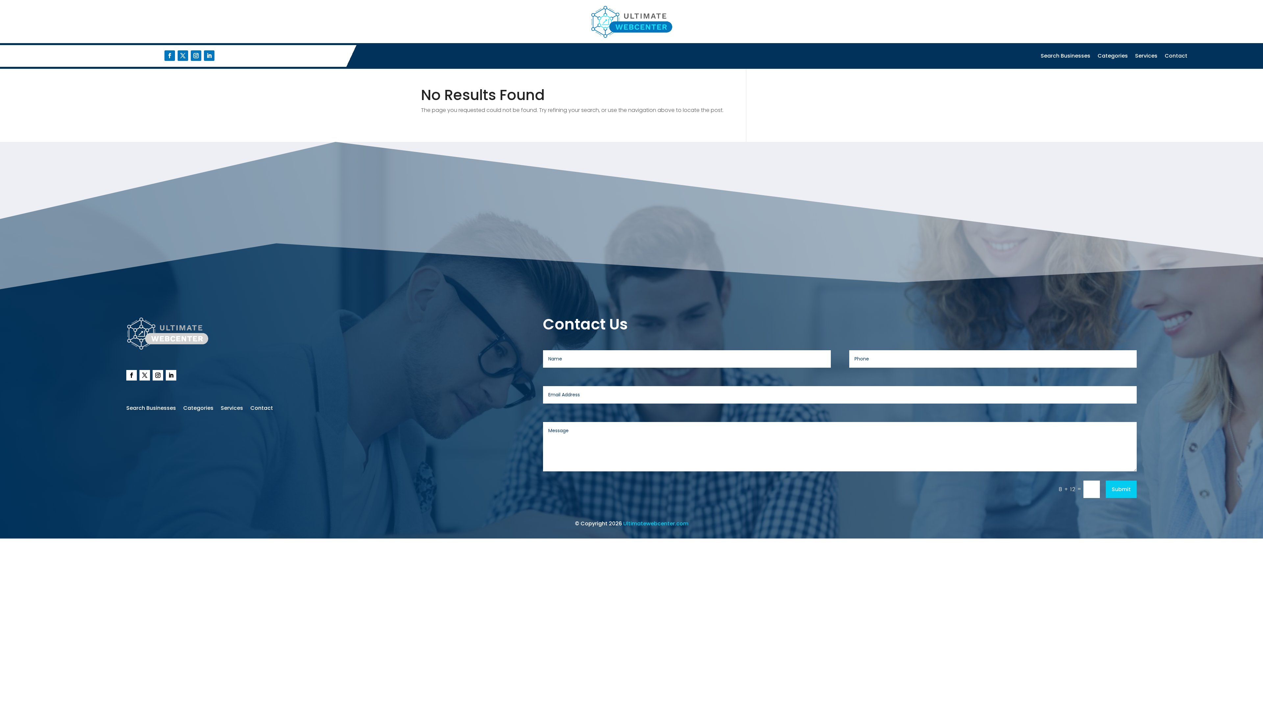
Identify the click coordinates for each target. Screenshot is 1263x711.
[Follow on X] (183, 55)
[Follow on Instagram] (196, 55)
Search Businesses (1065, 57)
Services (1146, 57)
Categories (1113, 57)
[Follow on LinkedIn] (209, 55)
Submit (1121, 489)
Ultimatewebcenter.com (655, 523)
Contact (1176, 57)
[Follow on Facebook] (169, 55)
